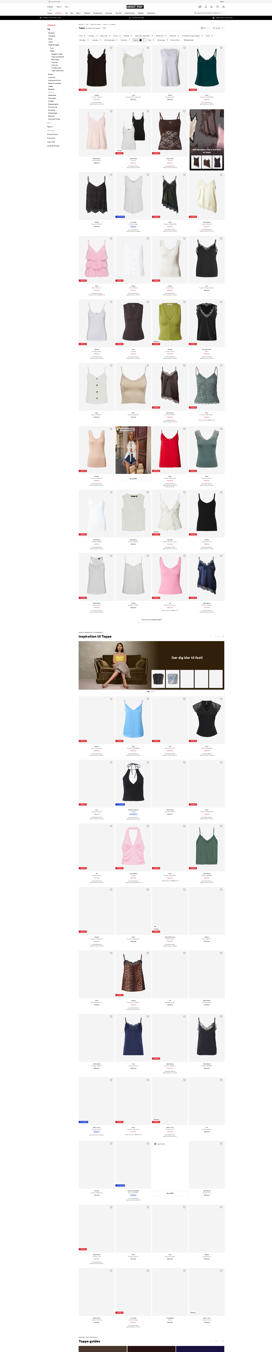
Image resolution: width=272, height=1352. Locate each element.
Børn (67, 7)
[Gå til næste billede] (223, 636)
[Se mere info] (97, 105)
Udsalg (91, 36)
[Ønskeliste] (217, 7)
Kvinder (50, 7)
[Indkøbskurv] (223, 7)
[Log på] (205, 7)
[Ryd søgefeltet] (223, 13)
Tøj (87, 24)
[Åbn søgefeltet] (195, 13)
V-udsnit (112, 24)
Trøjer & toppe (95, 24)
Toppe (105, 24)
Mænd (59, 7)
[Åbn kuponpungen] (199, 7)
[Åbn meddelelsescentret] (211, 7)
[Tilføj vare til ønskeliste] (111, 48)
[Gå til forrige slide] (211, 636)
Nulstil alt (189, 40)
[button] (205, 28)
